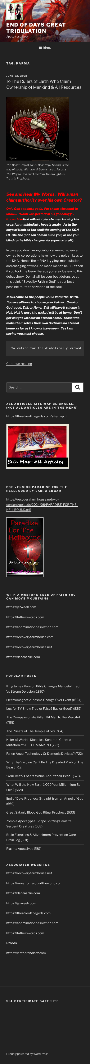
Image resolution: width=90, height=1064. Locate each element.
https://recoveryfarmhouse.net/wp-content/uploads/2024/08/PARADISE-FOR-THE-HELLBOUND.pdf (42, 505)
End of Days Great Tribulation (36, 28)
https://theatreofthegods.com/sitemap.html (38, 416)
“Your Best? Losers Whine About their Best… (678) (43, 776)
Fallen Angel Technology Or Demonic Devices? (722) (44, 754)
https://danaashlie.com (23, 657)
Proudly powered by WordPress (27, 1054)
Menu (47, 47)
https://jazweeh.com (21, 607)
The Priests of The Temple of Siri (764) (34, 731)
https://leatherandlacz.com (26, 953)
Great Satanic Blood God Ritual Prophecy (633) (40, 812)
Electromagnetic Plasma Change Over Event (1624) (43, 700)
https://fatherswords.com (25, 617)
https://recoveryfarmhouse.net (29, 647)
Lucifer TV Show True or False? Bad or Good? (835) (43, 709)
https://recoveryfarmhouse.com (30, 637)
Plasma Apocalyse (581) (23, 849)
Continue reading (19, 364)
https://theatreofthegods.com (28, 913)
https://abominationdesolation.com (32, 627)
